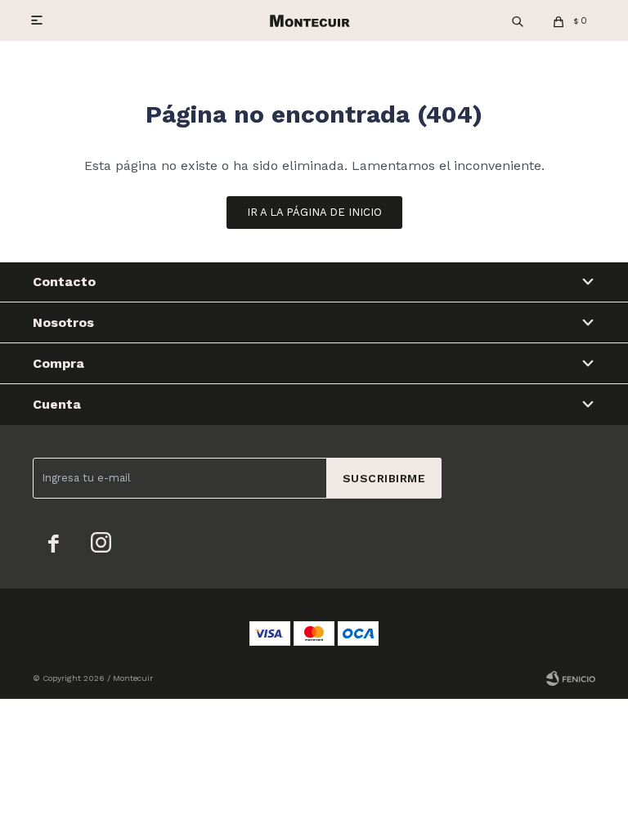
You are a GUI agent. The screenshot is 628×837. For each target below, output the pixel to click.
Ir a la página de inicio (314, 212)
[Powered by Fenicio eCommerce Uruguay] (570, 678)
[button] (517, 20)
